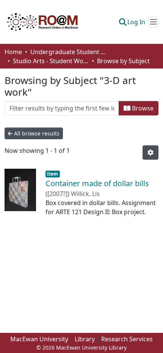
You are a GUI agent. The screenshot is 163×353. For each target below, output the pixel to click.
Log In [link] (136, 22)
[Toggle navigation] (153, 22)
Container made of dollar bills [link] (97, 183)
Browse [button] (142, 108)
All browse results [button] (36, 133)
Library (85, 339)
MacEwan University (39, 339)
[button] (42, 22)
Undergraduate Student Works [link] (68, 52)
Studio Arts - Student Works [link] (51, 61)
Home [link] (13, 52)
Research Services (127, 339)
